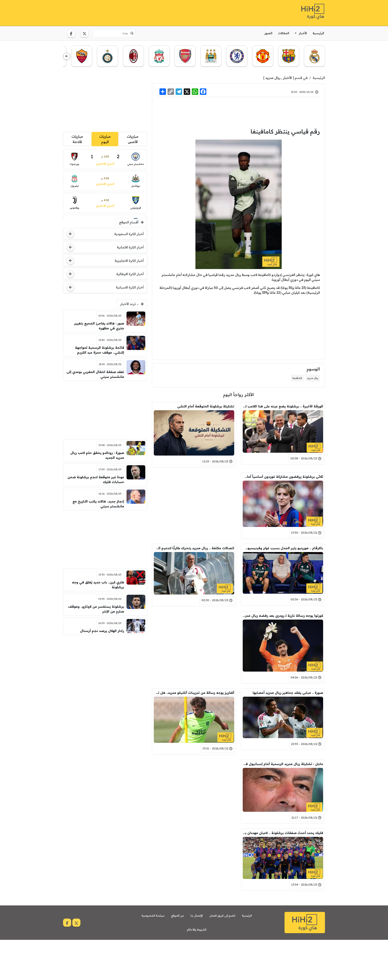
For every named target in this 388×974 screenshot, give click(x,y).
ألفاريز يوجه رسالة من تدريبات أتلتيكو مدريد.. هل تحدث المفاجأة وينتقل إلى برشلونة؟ (194, 693)
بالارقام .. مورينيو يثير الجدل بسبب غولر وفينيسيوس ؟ (283, 548)
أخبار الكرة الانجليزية (129, 261)
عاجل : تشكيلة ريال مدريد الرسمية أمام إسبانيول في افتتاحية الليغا (283, 764)
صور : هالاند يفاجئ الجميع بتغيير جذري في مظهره (99, 325)
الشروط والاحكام (196, 929)
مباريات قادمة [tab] (77, 139)
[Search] (132, 33)
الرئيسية (318, 33)
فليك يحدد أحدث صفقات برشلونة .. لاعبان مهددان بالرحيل (283, 833)
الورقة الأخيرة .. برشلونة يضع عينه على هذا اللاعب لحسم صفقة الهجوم (283, 406)
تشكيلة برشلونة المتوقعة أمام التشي (205, 406)
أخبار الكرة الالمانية (130, 247)
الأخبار (303, 33)
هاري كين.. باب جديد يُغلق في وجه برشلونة (98, 584)
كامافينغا (297, 377)
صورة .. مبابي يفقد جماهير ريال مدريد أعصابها (288, 693)
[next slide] (66, 56)
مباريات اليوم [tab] (105, 139)
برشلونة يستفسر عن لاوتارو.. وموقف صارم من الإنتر (96, 608)
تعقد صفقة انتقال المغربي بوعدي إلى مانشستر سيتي (95, 374)
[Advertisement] (136, 12)
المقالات (283, 33)
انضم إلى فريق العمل (222, 915)
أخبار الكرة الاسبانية (130, 287)
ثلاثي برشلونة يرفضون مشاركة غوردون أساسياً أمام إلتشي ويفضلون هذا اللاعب (283, 477)
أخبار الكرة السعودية (129, 234)
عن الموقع (177, 915)
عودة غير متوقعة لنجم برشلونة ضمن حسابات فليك (95, 479)
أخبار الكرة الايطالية (130, 274)
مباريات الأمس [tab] (132, 139)
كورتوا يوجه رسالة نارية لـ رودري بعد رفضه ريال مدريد (283, 616)
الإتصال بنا (197, 915)
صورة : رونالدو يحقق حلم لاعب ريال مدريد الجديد (97, 455)
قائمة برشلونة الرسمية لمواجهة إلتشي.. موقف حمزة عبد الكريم (99, 350)
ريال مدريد (272, 78)
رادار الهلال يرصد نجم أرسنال (102, 631)
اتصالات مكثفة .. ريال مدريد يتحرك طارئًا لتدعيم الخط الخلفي (194, 548)
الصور (268, 33)
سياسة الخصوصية (152, 915)
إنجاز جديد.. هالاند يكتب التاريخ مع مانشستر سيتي (98, 503)
